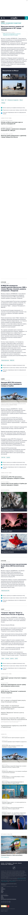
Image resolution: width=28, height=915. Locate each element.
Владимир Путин (5, 203)
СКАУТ (2, 890)
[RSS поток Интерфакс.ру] (8, 902)
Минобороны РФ (5, 590)
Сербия (8, 457)
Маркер (2, 891)
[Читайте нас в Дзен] (2, 902)
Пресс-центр (15, 863)
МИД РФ (12, 360)
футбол (12, 658)
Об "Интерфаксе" (8, 863)
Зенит (2, 658)
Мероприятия (10, 864)
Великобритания (5, 360)
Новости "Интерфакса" (4, 895)
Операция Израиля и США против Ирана (11, 855)
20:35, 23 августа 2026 (5, 562)
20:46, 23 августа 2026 (5, 380)
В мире (3, 22)
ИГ (5, 100)
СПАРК (2, 887)
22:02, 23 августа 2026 (5, 610)
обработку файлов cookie (22, 878)
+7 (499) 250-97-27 (13, 881)
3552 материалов (5, 857)
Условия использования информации (8, 908)
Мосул (21, 100)
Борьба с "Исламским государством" (11, 23)
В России (3, 144)
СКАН (2, 896)
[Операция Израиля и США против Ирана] (14, 853)
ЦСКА (16, 658)
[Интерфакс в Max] (9, 902)
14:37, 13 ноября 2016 (5, 24)
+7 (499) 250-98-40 (4, 881)
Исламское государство (13, 100)
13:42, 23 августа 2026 (5, 145)
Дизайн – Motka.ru (4, 911)
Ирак (2, 100)
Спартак (7, 658)
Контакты (2, 863)
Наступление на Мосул (10, 71)
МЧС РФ (3, 457)
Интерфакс (14, 18)
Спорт (2, 609)
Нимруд (3, 102)
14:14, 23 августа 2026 (5, 283)
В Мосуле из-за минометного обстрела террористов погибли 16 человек (12, 34)
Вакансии (20, 863)
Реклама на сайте (4, 864)
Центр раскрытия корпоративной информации (8, 899)
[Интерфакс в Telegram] (4, 902)
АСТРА (2, 892)
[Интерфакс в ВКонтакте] (6, 902)
